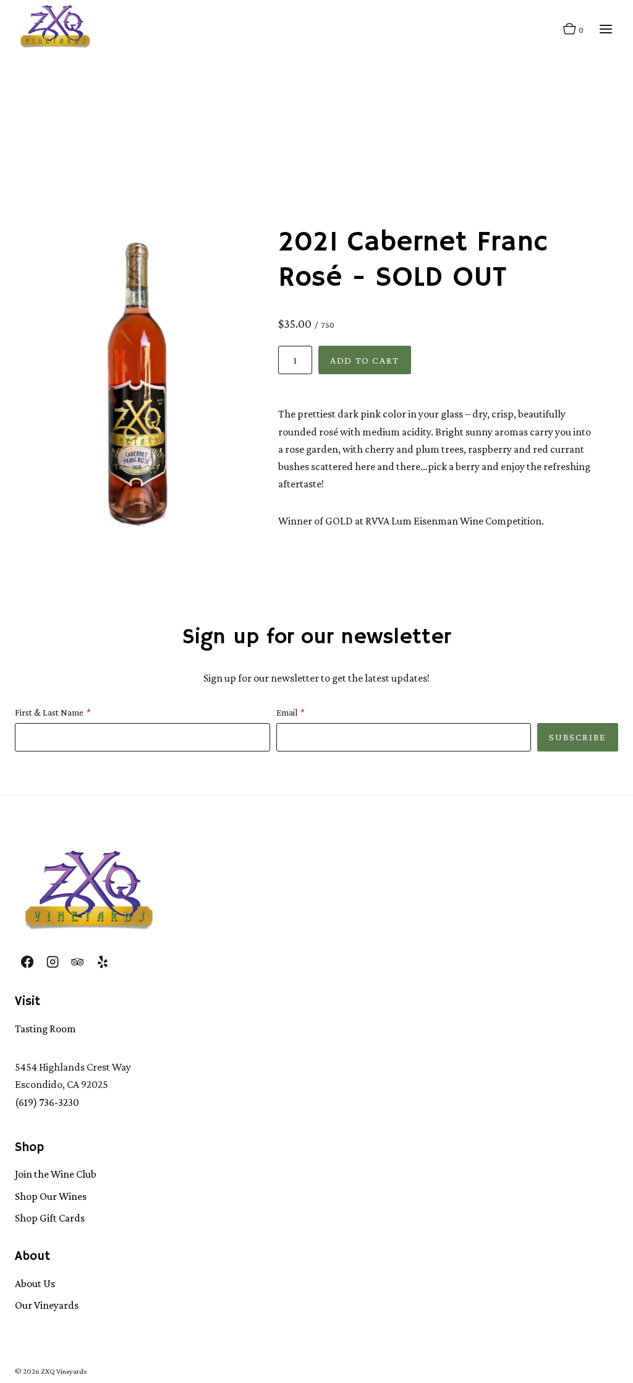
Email (286, 712)
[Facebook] (27, 961)
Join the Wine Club (55, 1174)
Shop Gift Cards (50, 1218)
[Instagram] (52, 961)
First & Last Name (49, 712)
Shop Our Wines (51, 1196)
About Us (35, 1283)
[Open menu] (605, 29)
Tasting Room (45, 1028)
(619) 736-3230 (47, 1102)
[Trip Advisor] (77, 961)
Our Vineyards (47, 1305)
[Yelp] (102, 961)
